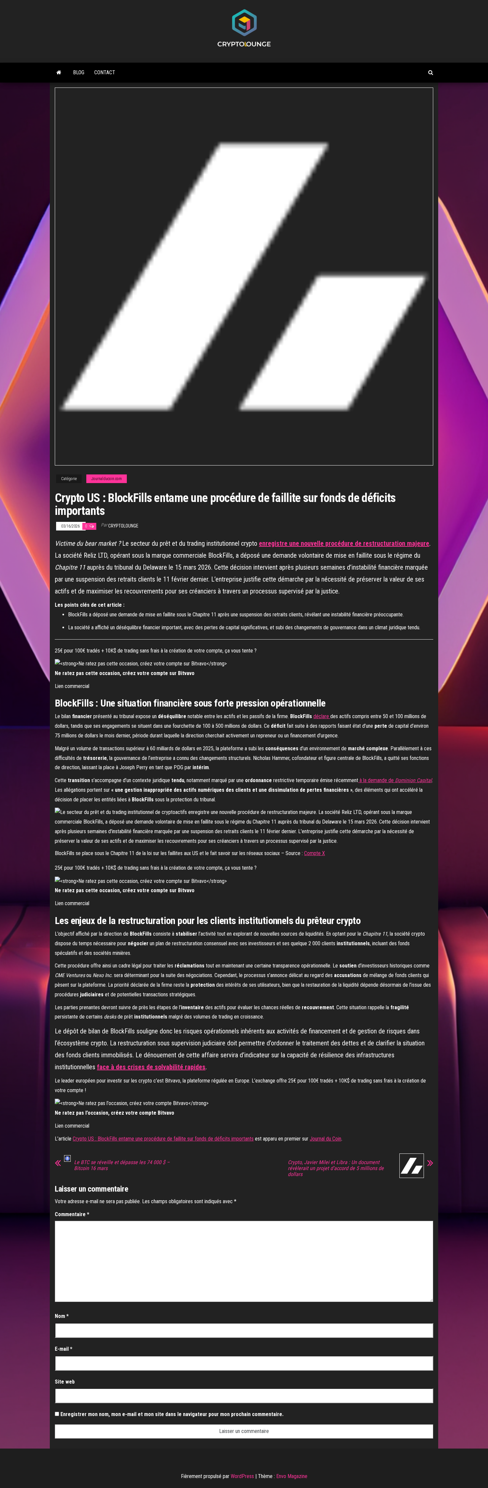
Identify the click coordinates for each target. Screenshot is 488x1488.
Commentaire (72, 1214)
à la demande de (395, 780)
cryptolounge (123, 525)
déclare (321, 716)
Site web (65, 1382)
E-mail (63, 1349)
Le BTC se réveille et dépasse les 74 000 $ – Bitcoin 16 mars (122, 1165)
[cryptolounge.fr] (59, 73)
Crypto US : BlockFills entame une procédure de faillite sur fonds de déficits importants (163, 1139)
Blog (78, 72)
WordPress (242, 1476)
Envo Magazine (291, 1476)
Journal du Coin (325, 1139)
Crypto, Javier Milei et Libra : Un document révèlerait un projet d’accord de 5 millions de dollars (336, 1168)
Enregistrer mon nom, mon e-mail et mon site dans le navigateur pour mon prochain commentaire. (172, 1414)
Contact (104, 72)
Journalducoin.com (106, 478)
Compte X (314, 853)
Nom (62, 1316)
